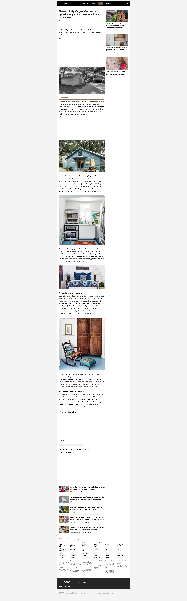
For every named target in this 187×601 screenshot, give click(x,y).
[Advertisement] (82, 50)
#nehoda (61, 557)
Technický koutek (62, 549)
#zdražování (73, 555)
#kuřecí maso (97, 557)
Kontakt (84, 582)
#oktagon (119, 557)
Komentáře (72, 545)
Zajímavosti (61, 550)
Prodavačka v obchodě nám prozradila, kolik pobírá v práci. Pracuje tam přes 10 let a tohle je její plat (87, 488)
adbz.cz (60, 7)
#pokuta (72, 557)
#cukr (95, 552)
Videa (118, 546)
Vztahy (106, 549)
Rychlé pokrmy (97, 549)
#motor (60, 553)
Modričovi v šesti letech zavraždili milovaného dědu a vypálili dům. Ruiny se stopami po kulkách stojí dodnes (87, 571)
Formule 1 (84, 545)
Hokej (83, 548)
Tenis (83, 550)
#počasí (107, 557)
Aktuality (60, 544)
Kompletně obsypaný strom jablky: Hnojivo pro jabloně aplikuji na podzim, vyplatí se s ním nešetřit (86, 508)
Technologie (72, 549)
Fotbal (83, 546)
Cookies (61, 586)
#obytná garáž (69, 444)
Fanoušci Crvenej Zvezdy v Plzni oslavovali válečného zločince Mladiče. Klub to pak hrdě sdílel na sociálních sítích (87, 564)
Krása (106, 545)
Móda (106, 548)
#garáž (61, 444)
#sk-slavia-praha (86, 557)
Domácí (71, 544)
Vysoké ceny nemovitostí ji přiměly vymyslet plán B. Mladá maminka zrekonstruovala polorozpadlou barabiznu (116, 73)
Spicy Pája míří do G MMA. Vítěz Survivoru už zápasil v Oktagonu (122, 562)
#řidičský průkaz (62, 555)
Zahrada (108, 3)
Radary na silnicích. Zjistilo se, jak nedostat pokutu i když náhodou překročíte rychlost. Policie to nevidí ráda (75, 563)
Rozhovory (72, 546)
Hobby (93, 3)
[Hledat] (127, 3)
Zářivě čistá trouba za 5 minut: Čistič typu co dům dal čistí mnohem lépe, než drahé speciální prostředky (87, 528)
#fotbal (84, 555)
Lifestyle (107, 546)
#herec (107, 552)
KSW (118, 549)
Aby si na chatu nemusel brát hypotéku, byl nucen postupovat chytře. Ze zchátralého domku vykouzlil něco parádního (115, 25)
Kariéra (79, 582)
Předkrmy (95, 546)
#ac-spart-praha (86, 553)
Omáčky (95, 545)
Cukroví (95, 544)
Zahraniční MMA (120, 544)
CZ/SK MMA (119, 545)
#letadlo (107, 555)
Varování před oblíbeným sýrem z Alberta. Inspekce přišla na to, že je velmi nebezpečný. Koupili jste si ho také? (87, 498)
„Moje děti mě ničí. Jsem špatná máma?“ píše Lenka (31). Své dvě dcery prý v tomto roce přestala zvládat (110, 563)
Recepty (95, 548)
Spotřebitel (72, 548)
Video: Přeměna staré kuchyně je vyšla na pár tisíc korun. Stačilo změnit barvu (117, 49)
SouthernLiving (70, 412)
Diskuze (69, 452)
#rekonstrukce (78, 444)
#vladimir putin (74, 552)
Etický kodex (67, 586)
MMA (83, 549)
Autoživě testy (62, 545)
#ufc (118, 552)
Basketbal (84, 544)
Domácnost (85, 3)
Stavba (100, 3)
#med (95, 555)
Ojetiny (60, 546)
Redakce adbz (64, 25)
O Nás (74, 582)
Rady (60, 548)
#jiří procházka (120, 555)
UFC (117, 548)
